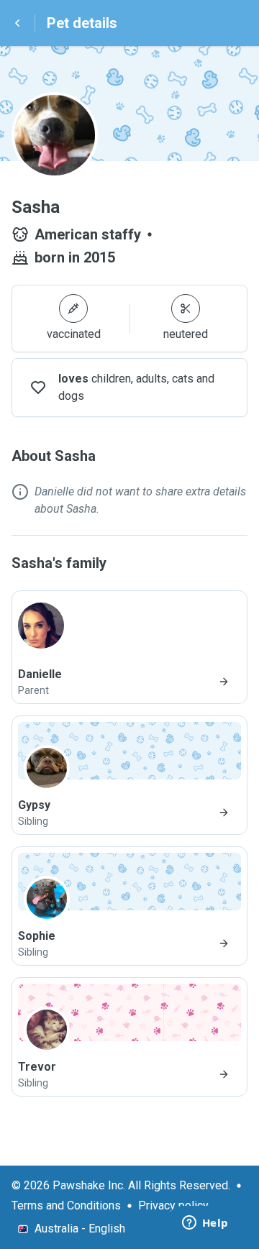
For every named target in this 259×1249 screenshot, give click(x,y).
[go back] (17, 23)
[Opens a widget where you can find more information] (205, 1224)
